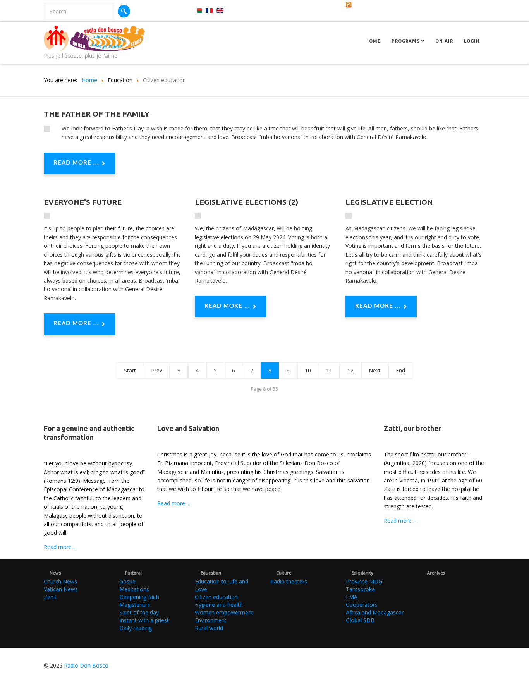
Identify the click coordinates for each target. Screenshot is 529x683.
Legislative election (389, 202)
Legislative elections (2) (246, 202)
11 (329, 370)
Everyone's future (83, 202)
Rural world (209, 628)
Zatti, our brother (412, 428)
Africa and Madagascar (375, 612)
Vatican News (61, 589)
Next (375, 370)
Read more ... (76, 163)
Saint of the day (139, 612)
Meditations (134, 589)
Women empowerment (224, 612)
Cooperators (362, 604)
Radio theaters (288, 581)
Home (373, 41)
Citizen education (216, 597)
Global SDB (360, 620)
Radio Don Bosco (86, 665)
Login (472, 41)
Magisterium (135, 604)
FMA (351, 597)
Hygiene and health (219, 604)
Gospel (128, 581)
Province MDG (364, 581)
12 (350, 370)
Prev (156, 370)
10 (308, 370)
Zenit (50, 597)
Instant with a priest (144, 620)
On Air (444, 41)
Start (130, 370)
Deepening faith (139, 597)
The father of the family (96, 114)
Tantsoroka (360, 589)
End (400, 370)
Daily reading (135, 628)
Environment (211, 620)
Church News (60, 581)
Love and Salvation (188, 428)
